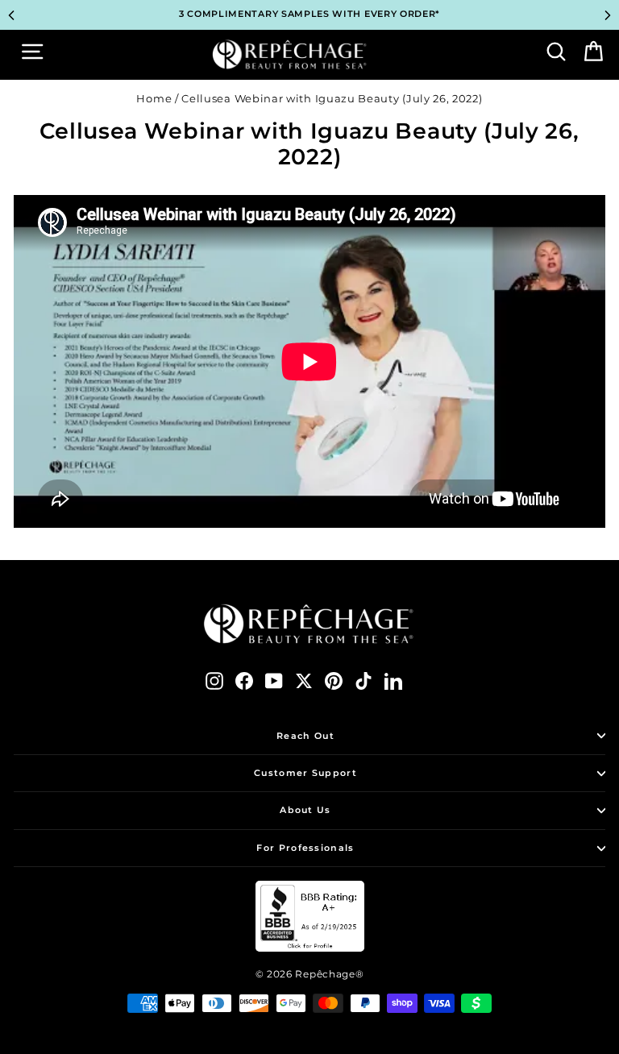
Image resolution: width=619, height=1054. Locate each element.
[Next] (608, 15)
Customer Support (305, 772)
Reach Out (305, 735)
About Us (305, 809)
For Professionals (305, 847)
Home (154, 99)
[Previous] (11, 15)
